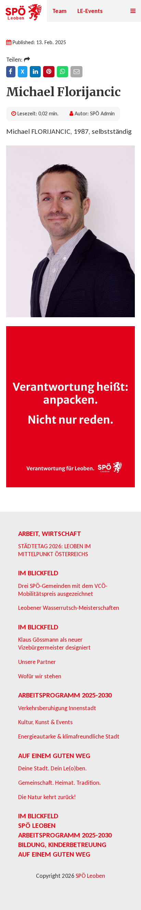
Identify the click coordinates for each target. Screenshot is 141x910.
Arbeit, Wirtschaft (49, 533)
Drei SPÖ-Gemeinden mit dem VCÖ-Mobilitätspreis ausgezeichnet (62, 590)
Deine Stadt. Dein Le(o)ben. (52, 768)
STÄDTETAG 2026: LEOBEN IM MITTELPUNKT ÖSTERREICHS (54, 550)
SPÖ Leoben (36, 825)
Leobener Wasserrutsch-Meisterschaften (68, 608)
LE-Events (90, 11)
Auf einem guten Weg (54, 755)
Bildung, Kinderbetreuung (62, 844)
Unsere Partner (37, 662)
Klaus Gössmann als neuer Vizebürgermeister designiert (54, 643)
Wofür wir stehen (39, 676)
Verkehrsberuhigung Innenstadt (57, 708)
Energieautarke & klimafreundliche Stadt (68, 736)
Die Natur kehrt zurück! (47, 797)
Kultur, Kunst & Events (45, 722)
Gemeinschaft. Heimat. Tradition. (59, 782)
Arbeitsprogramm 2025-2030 (65, 695)
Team (59, 11)
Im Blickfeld (38, 572)
